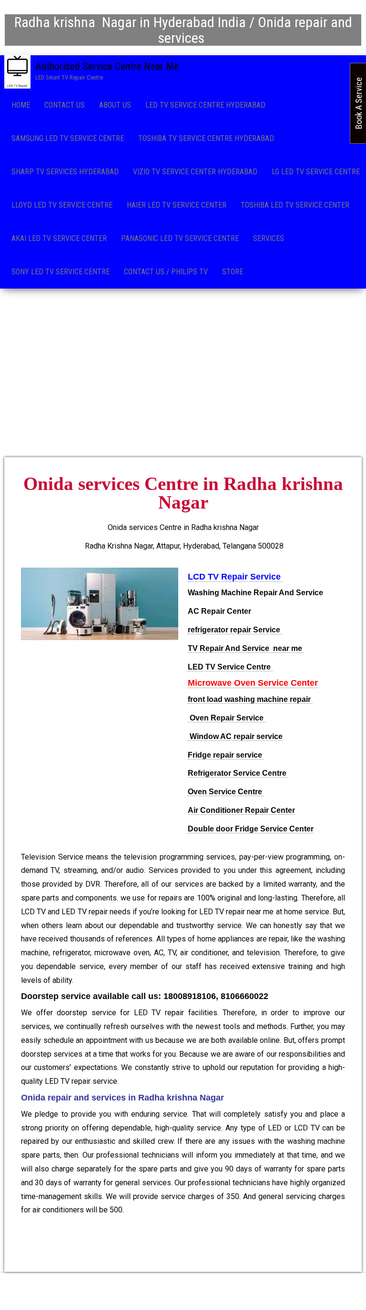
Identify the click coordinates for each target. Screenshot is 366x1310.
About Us (115, 105)
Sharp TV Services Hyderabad (65, 171)
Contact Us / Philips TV (166, 271)
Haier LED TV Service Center (176, 205)
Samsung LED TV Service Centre (67, 138)
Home (20, 105)
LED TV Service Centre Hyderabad (205, 105)
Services (268, 238)
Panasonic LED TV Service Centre (180, 238)
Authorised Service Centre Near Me (107, 66)
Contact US (64, 105)
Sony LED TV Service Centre (60, 271)
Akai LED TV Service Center (59, 238)
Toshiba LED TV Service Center (295, 205)
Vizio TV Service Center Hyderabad (195, 171)
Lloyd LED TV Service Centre (61, 205)
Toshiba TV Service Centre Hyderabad (206, 138)
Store (232, 271)
